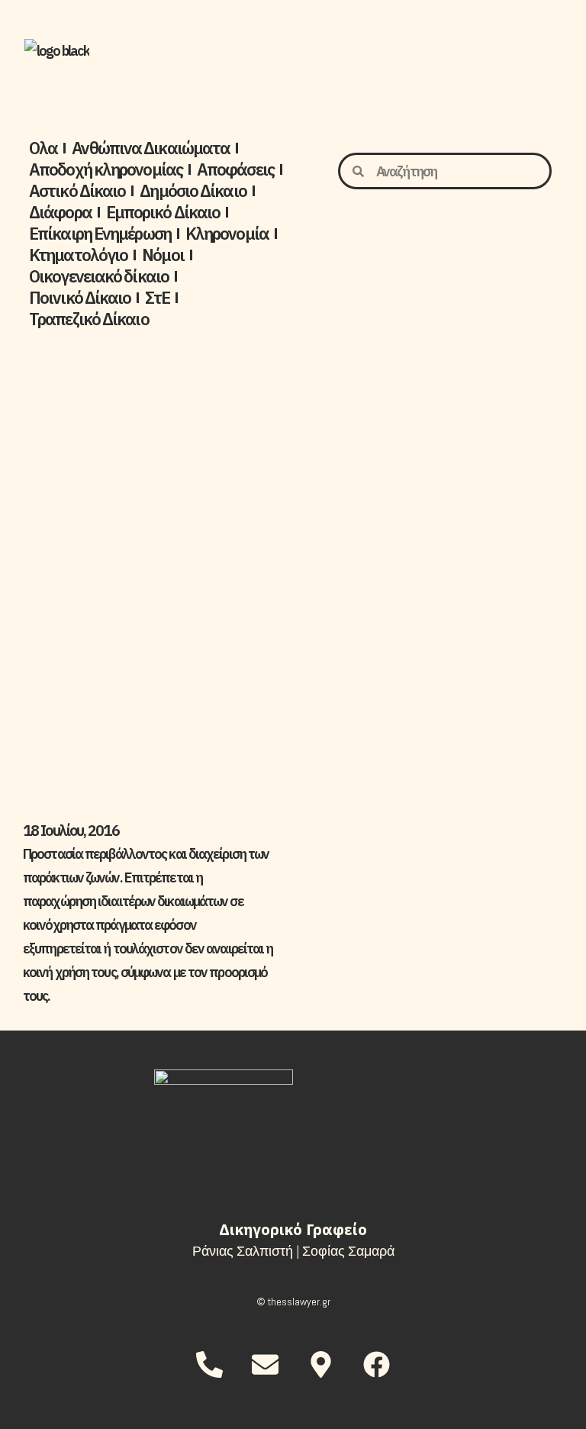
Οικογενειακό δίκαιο (99, 276)
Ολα (43, 148)
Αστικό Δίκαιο (77, 191)
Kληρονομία (227, 233)
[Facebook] (377, 1364)
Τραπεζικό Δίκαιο (89, 319)
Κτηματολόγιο (78, 255)
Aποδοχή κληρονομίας (105, 169)
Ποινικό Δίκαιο (79, 297)
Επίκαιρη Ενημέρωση (100, 233)
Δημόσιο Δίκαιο (193, 191)
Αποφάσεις (235, 169)
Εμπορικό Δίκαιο (163, 212)
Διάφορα (60, 212)
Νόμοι (163, 255)
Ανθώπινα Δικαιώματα (151, 148)
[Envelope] (264, 1364)
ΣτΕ (157, 297)
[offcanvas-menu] (536, 51)
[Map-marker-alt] (321, 1364)
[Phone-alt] (209, 1364)
